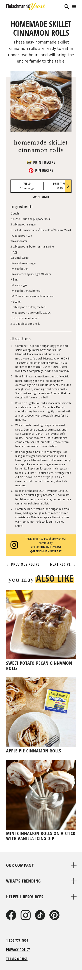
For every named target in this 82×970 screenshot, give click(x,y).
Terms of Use (17, 958)
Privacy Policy (18, 949)
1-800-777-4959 (17, 940)
